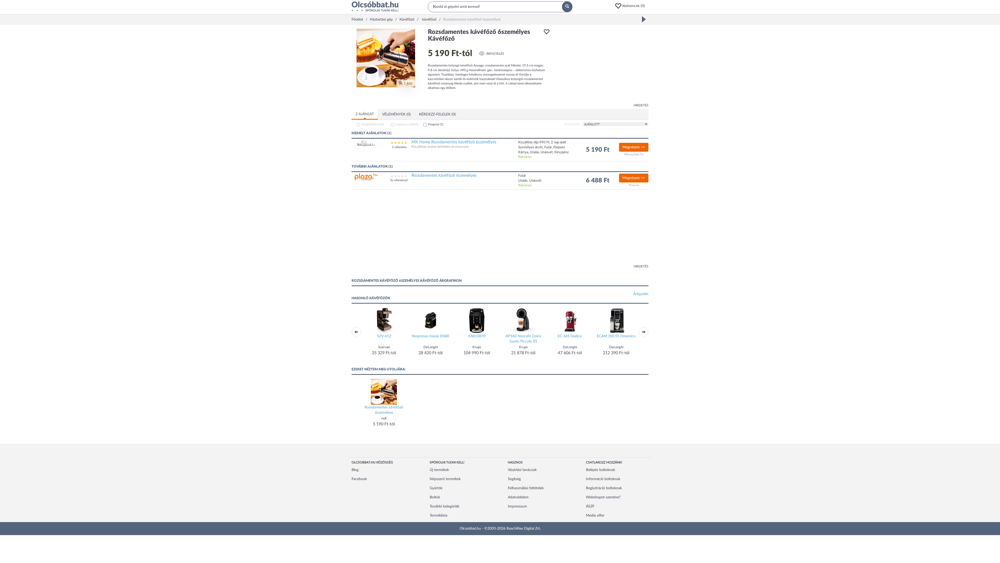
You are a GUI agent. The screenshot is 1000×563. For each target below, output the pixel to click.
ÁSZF (590, 506)
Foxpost (435, 124)
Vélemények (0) (396, 114)
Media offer (595, 515)
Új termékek (439, 470)
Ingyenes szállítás (407, 124)
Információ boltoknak (603, 479)
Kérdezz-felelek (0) (437, 114)
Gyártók (436, 488)
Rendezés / (573, 124)
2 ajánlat (364, 114)
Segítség (514, 479)
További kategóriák (444, 506)
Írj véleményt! (399, 180)
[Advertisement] (601, 65)
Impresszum (517, 506)
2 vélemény (399, 147)
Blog (355, 470)
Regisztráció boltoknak (604, 488)
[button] (631, 6)
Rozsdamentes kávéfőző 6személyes (444, 175)
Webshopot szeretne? (603, 497)
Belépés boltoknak (600, 470)
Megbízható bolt (372, 124)
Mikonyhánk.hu (633, 154)
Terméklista (438, 515)
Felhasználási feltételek (526, 488)
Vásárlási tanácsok (522, 470)
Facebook (359, 479)
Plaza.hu (634, 185)
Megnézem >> (633, 147)
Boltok (435, 497)
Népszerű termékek (445, 479)
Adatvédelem (518, 497)
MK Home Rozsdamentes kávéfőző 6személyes (453, 142)
